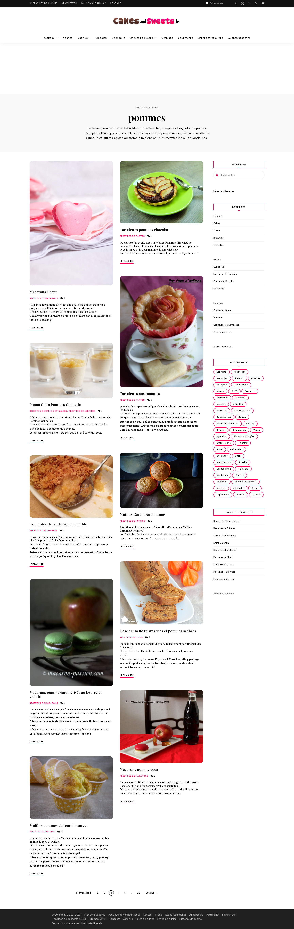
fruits (257, 430)
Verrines (167, 38)
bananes (222, 384)
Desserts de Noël (222, 557)
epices (250, 423)
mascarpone (224, 443)
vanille (241, 494)
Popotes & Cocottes (77, 857)
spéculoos (223, 494)
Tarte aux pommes (100, 128)
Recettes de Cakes (131, 637)
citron (243, 417)
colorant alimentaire (228, 423)
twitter (242, 4)
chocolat (222, 410)
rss (256, 3)
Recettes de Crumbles (43, 530)
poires (240, 475)
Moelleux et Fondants (225, 274)
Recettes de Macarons (44, 298)
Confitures (185, 38)
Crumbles (218, 245)
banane (256, 378)
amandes (222, 378)
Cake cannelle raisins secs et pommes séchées (158, 630)
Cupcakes (218, 266)
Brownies (218, 237)
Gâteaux (218, 216)
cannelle (250, 391)
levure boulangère (245, 436)
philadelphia (224, 468)
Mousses (218, 303)
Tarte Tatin (123, 128)
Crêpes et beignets (210, 38)
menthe (243, 443)
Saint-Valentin (221, 543)
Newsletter (69, 3)
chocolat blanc (243, 410)
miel (220, 449)
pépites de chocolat (246, 481)
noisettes (223, 455)
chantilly (239, 404)
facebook (235, 3)
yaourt (257, 494)
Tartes (67, 38)
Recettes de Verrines (82, 411)
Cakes (216, 223)
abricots (222, 371)
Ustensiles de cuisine (44, 3)
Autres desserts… (222, 346)
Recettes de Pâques (224, 528)
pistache (244, 468)
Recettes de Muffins (42, 832)
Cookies (101, 38)
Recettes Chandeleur (224, 550)
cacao (221, 391)
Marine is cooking (40, 320)
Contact (115, 3)
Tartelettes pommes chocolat (144, 229)
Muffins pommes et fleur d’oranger (59, 825)
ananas (240, 378)
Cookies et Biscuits (223, 281)
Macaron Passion (79, 733)
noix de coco (224, 462)
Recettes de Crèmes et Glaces (48, 411)
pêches (222, 488)
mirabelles (237, 449)
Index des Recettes (223, 191)
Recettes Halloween (224, 571)
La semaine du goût (224, 579)
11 (138, 892)
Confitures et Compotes (226, 324)
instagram (249, 3)
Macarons (118, 38)
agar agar (240, 371)
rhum (255, 488)
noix (239, 455)
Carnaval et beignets (224, 535)
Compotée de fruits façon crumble (58, 524)
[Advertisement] (147, 69)
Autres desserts (239, 38)
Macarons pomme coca (139, 769)
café (235, 391)
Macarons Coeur (43, 291)
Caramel (241, 397)
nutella (243, 462)
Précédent (85, 892)
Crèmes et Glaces (223, 310)
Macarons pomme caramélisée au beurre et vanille (66, 694)
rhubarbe (239, 488)
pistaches (223, 475)
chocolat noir (224, 417)
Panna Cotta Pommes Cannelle (55, 404)
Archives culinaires (223, 593)
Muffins (217, 259)
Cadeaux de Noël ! (223, 564)
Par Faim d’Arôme (156, 430)
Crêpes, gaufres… (222, 332)
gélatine (222, 436)
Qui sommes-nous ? (93, 3)
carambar (223, 397)
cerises (222, 404)
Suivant (150, 892)
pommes (222, 481)
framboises (240, 430)
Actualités (263, 3)
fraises (221, 430)
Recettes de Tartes (132, 236)
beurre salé (242, 384)
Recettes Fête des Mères (226, 521)
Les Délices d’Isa (67, 556)
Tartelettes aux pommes (140, 393)
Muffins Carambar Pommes (143, 514)
